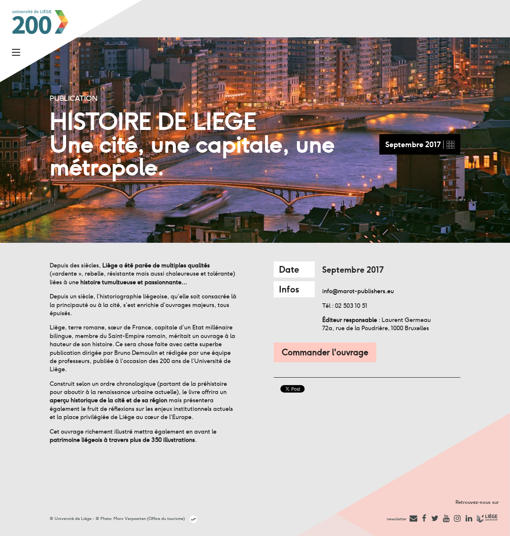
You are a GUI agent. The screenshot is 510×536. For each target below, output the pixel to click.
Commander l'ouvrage (325, 352)
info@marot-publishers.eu (358, 291)
